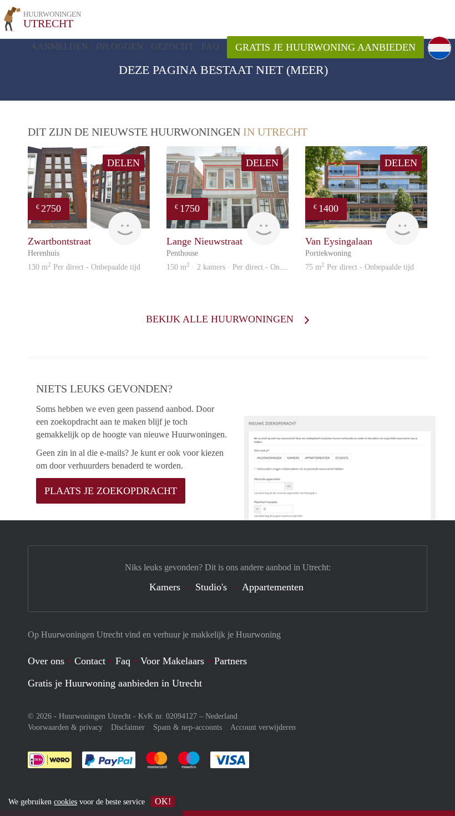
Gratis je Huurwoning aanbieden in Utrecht (115, 683)
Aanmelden (59, 46)
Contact (89, 660)
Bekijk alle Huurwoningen (221, 319)
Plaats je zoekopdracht (110, 490)
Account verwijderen (263, 727)
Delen (123, 162)
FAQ (210, 46)
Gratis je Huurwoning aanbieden (325, 47)
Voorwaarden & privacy (65, 727)
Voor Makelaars (172, 660)
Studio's (211, 587)
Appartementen (273, 587)
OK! (163, 801)
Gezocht (172, 46)
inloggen (119, 46)
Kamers (164, 587)
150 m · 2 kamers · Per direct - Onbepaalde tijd (243, 267)
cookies (65, 802)
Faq (122, 660)
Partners (230, 660)
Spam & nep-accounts (187, 727)
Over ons (46, 660)
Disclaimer (128, 727)
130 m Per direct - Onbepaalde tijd (84, 267)
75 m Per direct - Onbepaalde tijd (359, 267)
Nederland (221, 716)
